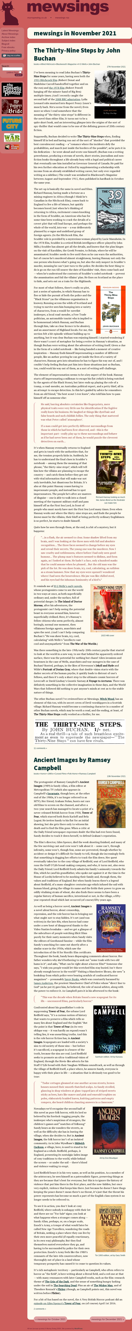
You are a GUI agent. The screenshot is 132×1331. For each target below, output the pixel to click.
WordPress (78, 1328)
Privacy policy (8, 50)
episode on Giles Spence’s (57, 1303)
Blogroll (5, 44)
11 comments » (40, 748)
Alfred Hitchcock (48, 64)
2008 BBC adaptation (67, 99)
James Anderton (43, 983)
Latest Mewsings (10, 30)
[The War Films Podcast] (12, 141)
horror (43, 774)
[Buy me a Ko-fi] (12, 56)
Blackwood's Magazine (66, 64)
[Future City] (12, 130)
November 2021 (118, 67)
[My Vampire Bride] (12, 113)
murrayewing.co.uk (37, 17)
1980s (50, 774)
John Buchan (94, 64)
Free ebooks (8, 47)
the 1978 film (57, 88)
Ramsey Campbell (87, 774)
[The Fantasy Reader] (12, 96)
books (36, 64)
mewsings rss (62, 17)
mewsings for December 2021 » (107, 1319)
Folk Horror (73, 774)
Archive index (8, 37)
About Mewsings (10, 34)
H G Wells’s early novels (68, 586)
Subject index (8, 40)
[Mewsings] (68, 14)
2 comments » (40, 1309)
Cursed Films (60, 774)
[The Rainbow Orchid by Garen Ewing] (12, 148)
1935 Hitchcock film (45, 80)
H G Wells (82, 64)
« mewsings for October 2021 (50, 1319)
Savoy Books (72, 979)
